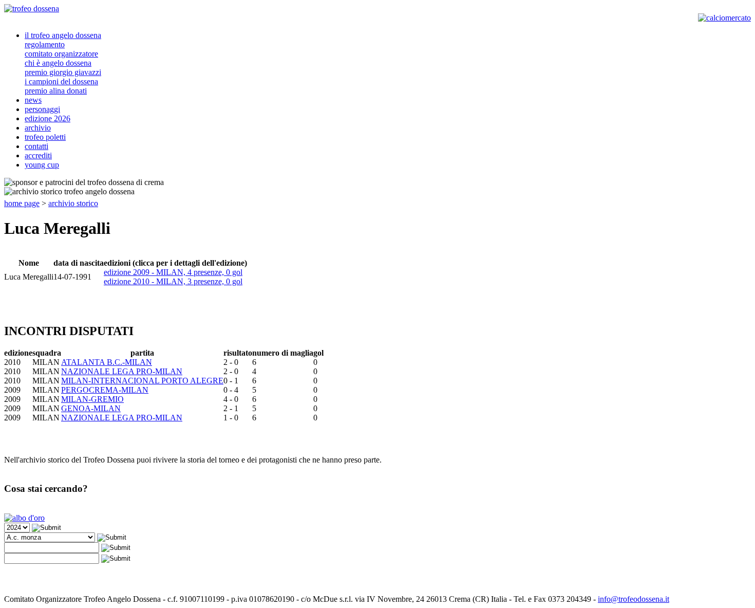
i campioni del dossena (61, 81)
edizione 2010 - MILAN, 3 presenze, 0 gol (173, 281)
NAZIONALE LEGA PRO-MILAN (121, 371)
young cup (42, 164)
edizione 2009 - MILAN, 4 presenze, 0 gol (173, 272)
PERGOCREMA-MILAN (104, 389)
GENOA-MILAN (91, 408)
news (33, 100)
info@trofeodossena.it (633, 599)
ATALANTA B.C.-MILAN (106, 362)
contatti (36, 146)
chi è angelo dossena (58, 63)
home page (22, 203)
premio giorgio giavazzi (63, 72)
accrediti (38, 155)
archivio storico (73, 203)
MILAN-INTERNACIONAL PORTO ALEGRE (142, 380)
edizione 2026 (47, 118)
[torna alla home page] (31, 8)
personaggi (42, 109)
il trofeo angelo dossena (63, 35)
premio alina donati (56, 90)
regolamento (45, 44)
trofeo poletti (45, 137)
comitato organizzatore (61, 53)
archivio (38, 127)
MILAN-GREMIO (92, 399)
